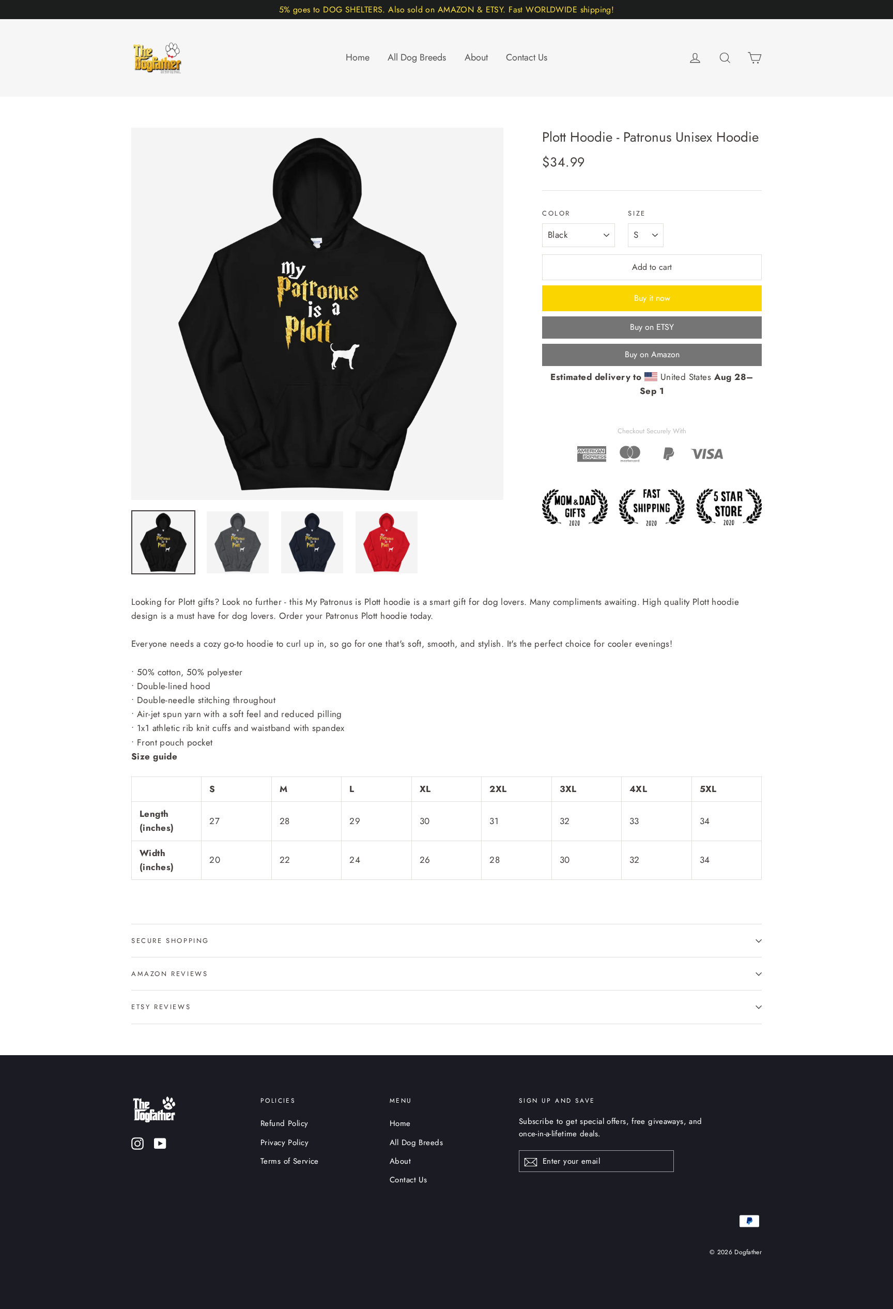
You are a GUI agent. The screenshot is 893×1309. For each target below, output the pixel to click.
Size (636, 213)
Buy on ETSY (652, 327)
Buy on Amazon (652, 354)
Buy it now (652, 298)
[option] (317, 314)
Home (357, 57)
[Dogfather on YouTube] (160, 1143)
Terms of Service (289, 1161)
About (476, 57)
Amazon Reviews (169, 974)
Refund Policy (284, 1123)
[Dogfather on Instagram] (137, 1143)
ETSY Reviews (161, 1007)
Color (556, 213)
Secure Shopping (170, 941)
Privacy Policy (284, 1142)
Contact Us (526, 57)
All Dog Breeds (417, 57)
